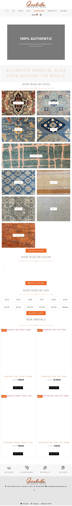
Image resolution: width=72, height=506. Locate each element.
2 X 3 (7, 300)
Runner (65, 307)
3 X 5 (18, 300)
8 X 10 (6, 307)
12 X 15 (42, 307)
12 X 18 (53, 307)
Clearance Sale (39, 11)
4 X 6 (30, 300)
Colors (20, 11)
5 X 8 (54, 300)
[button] (40, 14)
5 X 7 (42, 300)
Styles (28, 11)
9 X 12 (18, 307)
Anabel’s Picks (52, 11)
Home (7, 11)
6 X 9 (65, 300)
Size (13, 11)
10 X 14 (30, 307)
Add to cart (18, 388)
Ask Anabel (63, 11)
